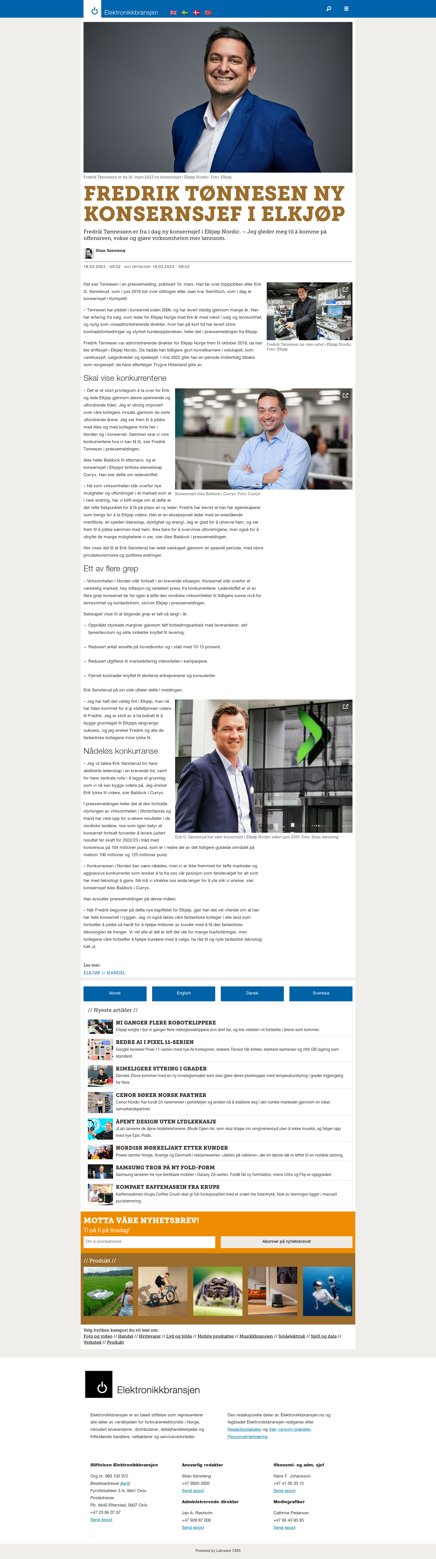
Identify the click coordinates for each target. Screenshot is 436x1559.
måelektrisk (293, 1336)
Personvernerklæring (248, 1437)
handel (116, 973)
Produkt (115, 1342)
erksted (93, 1342)
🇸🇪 (185, 13)
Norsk (115, 993)
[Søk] (329, 9)
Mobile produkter (216, 1336)
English (184, 993)
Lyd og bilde (179, 1336)
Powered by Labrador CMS (218, 1551)
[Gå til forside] (119, 9)
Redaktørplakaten (244, 1430)
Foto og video (98, 1336)
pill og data (325, 1336)
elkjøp (92, 973)
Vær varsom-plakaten (290, 1430)
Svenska (321, 993)
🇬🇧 (173, 13)
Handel (125, 1336)
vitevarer (151, 1336)
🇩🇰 (196, 13)
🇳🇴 (208, 13)
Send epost (101, 1520)
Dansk (252, 993)
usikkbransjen (258, 1336)
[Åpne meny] (346, 9)
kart (124, 1484)
